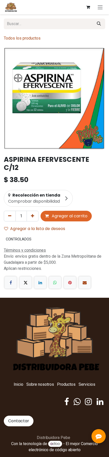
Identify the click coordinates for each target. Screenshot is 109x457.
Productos (66, 384)
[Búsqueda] (99, 24)
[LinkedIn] (40, 282)
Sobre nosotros (40, 384)
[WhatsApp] (55, 282)
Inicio (18, 384)
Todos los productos (22, 38)
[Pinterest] (70, 282)
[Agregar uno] (33, 216)
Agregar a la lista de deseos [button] (37, 229)
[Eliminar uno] (10, 216)
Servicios (87, 384)
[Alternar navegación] (100, 7)
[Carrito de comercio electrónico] (88, 7)
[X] (26, 282)
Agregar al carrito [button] (69, 216)
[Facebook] (11, 282)
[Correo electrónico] (85, 282)
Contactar (18, 421)
